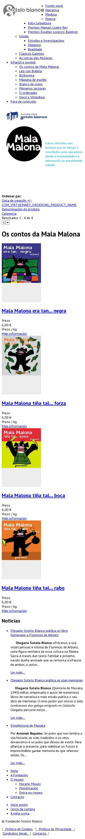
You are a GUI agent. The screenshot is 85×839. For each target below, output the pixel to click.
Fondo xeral (54, 5)
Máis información (14, 333)
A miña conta (19, 813)
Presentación (28, 788)
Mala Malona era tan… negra (34, 310)
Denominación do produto (21, 209)
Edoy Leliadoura (39, 23)
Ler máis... (17, 672)
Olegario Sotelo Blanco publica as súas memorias (46, 680)
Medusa (51, 14)
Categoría (9, 213)
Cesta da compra (22, 809)
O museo (17, 779)
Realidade (35, 49)
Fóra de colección (23, 101)
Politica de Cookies (18, 829)
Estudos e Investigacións (46, 40)
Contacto (17, 797)
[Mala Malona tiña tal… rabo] (21, 578)
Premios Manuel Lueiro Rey (48, 27)
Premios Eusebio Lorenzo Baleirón (53, 32)
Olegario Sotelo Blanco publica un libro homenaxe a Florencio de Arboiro (39, 632)
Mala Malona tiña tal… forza (34, 403)
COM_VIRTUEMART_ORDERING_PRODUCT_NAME (39, 205)
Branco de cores (30, 84)
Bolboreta (26, 75)
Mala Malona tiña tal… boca (33, 495)
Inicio (14, 771)
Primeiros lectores (32, 88)
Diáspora (34, 45)
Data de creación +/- (17, 200)
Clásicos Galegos (31, 53)
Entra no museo (30, 792)
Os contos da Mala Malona (39, 66)
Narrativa (52, 10)
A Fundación (19, 775)
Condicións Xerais (15, 833)
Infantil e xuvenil (23, 62)
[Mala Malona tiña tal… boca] (21, 485)
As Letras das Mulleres (36, 58)
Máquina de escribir (33, 79)
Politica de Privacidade (56, 829)
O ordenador (28, 93)
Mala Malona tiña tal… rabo (33, 587)
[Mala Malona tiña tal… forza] (21, 393)
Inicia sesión (19, 804)
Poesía (50, 19)
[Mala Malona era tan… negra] (21, 301)
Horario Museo (30, 784)
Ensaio (24, 36)
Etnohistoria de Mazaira (27, 725)
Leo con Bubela (30, 71)
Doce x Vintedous (32, 97)
